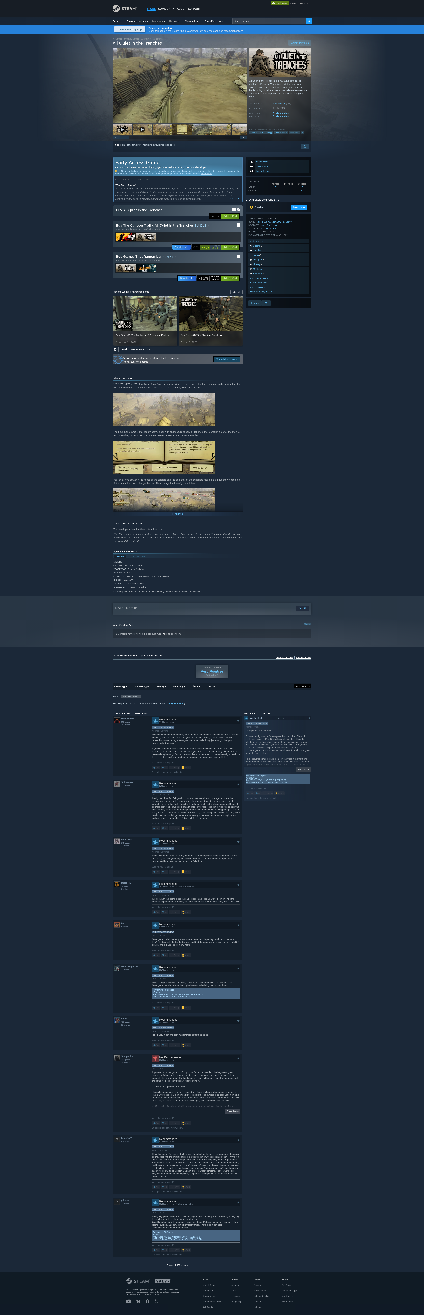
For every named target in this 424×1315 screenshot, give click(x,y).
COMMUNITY (166, 8)
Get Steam (287, 1285)
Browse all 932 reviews (177, 1265)
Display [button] (211, 686)
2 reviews (125, 970)
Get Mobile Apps (290, 1290)
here (165, 633)
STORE (151, 8)
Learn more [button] (299, 207)
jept (123, 923)
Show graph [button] (300, 686)
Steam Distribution (212, 1301)
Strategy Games (131, 39)
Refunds (258, 1307)
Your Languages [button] (129, 696)
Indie (258, 222)
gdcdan (125, 1200)
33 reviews (125, 786)
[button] (118, 21)
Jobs (233, 1290)
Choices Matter (281, 133)
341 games (125, 1060)
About (181, 8)
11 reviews (125, 1025)
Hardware (235, 1296)
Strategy (268, 133)
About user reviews (284, 657)
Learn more (206, 173)
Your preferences (303, 657)
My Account (287, 1301)
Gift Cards (208, 1307)
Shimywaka (127, 782)
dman (124, 1018)
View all (307, 624)
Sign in (118, 145)
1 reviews (125, 1204)
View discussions (257, 287)
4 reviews (125, 1141)
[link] (206, 247)
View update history (259, 278)
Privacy (257, 1285)
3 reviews (125, 846)
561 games (125, 722)
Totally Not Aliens (281, 113)
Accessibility (260, 1290)
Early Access (292, 222)
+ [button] (302, 133)
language (304, 3)
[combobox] (269, 21)
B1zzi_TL (126, 883)
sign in (293, 3)
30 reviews (125, 725)
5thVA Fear (126, 839)
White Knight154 (129, 966)
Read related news (258, 282)
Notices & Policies (262, 1296)
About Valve (237, 1285)
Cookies (257, 1301)
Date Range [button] (179, 686)
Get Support (287, 1296)
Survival (253, 133)
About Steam (209, 1285)
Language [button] (161, 686)
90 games (125, 886)
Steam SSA (208, 1290)
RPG (263, 222)
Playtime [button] (196, 686)
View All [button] (236, 292)
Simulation (271, 222)
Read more (234, 199)
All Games (117, 39)
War (261, 133)
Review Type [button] (120, 686)
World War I (294, 133)
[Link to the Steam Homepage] (125, 11)
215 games (125, 843)
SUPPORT (194, 8)
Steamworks (209, 1296)
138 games (125, 1022)
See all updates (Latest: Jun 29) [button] (135, 349)
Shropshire (127, 1056)
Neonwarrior (127, 718)
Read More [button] (233, 1111)
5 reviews (125, 927)
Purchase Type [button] (141, 686)
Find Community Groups (261, 291)
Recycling (236, 1301)
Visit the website (258, 241)
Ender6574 (126, 1138)
